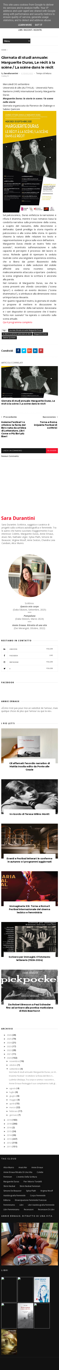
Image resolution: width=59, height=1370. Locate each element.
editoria (6, 1200)
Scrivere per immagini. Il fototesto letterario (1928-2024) (29, 958)
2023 (9, 1046)
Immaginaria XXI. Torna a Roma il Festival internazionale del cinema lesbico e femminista (29, 909)
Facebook (31, 655)
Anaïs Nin (23, 1167)
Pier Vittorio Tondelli (33, 1181)
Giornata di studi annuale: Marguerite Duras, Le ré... (33, 1072)
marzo (12, 1107)
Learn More (25, 25)
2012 (9, 1142)
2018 (9, 1123)
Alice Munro (8, 1167)
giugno (12, 1096)
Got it (38, 25)
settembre (14, 1069)
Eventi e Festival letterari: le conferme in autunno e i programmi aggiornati (29, 860)
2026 (9, 1035)
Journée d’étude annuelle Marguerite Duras (25, 330)
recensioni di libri (46, 1209)
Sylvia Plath (31, 1190)
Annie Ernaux (37, 1167)
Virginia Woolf (46, 1190)
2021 (9, 1054)
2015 (9, 1131)
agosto (12, 1088)
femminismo (9, 1205)
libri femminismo (11, 1209)
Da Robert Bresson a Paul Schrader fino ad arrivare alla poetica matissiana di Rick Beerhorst (29, 1007)
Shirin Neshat (9, 1186)
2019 (9, 1120)
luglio (12, 1092)
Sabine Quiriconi (9, 337)
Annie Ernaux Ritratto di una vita (17, 1172)
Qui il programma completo (17, 322)
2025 (9, 1039)
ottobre (13, 1065)
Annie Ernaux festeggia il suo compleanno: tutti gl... (32, 1083)
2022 (9, 1050)
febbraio (13, 1111)
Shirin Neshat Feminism (30, 1186)
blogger (52, 450)
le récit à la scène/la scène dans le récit (17, 334)
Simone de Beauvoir (12, 1190)
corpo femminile (37, 1195)
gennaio (13, 1115)
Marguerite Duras (40, 334)
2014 (9, 1135)
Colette (40, 1172)
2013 (9, 1139)
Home (3, 50)
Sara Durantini (18, 518)
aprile (12, 1103)
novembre (14, 1061)
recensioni (29, 1209)
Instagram (31, 662)
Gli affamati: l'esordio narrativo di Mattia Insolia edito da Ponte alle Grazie (29, 766)
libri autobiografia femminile (41, 1205)
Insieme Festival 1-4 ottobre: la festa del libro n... (31, 1076)
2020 (9, 1058)
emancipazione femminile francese (31, 1200)
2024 (9, 1042)
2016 (9, 1127)
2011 (9, 1146)
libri (21, 1205)
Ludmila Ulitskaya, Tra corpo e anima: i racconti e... (32, 1079)
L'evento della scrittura (27, 1176)
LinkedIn (31, 649)
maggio (13, 1099)
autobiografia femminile (14, 1195)
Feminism (7, 1176)
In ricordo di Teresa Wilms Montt (29, 814)
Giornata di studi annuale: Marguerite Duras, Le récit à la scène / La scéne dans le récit (28, 402)
